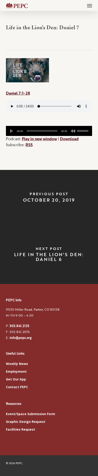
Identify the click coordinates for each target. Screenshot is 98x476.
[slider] (83, 129)
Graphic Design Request (25, 421)
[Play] (12, 131)
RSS (29, 145)
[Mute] (73, 131)
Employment (16, 371)
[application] (49, 131)
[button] (89, 5)
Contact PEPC (17, 387)
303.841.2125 (19, 325)
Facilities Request (20, 429)
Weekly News (17, 364)
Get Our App (16, 379)
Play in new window (39, 139)
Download (69, 139)
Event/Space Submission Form (30, 414)
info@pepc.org (20, 337)
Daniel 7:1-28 (18, 93)
